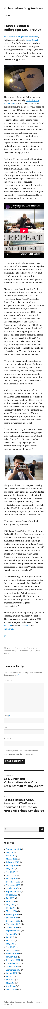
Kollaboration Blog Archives (23, 8)
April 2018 (11, 856)
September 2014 (13, 970)
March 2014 (11, 989)
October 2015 (12, 927)
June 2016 (10, 901)
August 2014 (11, 973)
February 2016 (12, 914)
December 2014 (13, 960)
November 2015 (13, 924)
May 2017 (10, 869)
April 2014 (10, 986)
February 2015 (12, 953)
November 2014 (13, 963)
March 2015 (11, 950)
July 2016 (10, 898)
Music (30, 648)
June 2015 (10, 940)
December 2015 (13, 921)
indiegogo (16, 651)
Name (7, 716)
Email (7, 727)
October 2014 (12, 966)
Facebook (25, 625)
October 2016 (12, 888)
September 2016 (13, 891)
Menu (7, 15)
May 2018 (10, 852)
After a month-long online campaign (21, 37)
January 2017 (12, 878)
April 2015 (10, 947)
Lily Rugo (10, 648)
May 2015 (10, 944)
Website (7, 739)
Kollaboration (25, 651)
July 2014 (10, 976)
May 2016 (10, 904)
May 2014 (10, 983)
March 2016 (11, 911)
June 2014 (10, 979)
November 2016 (13, 885)
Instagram (9, 629)
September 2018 (13, 849)
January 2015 (12, 957)
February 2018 (12, 862)
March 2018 (11, 859)
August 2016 (11, 895)
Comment (8, 681)
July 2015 (10, 937)
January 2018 (12, 865)
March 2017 (11, 875)
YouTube (8, 625)
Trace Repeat (32, 40)
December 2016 (13, 882)
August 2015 (11, 934)
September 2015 (13, 931)
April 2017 (10, 872)
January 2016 (12, 917)
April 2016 (10, 908)
